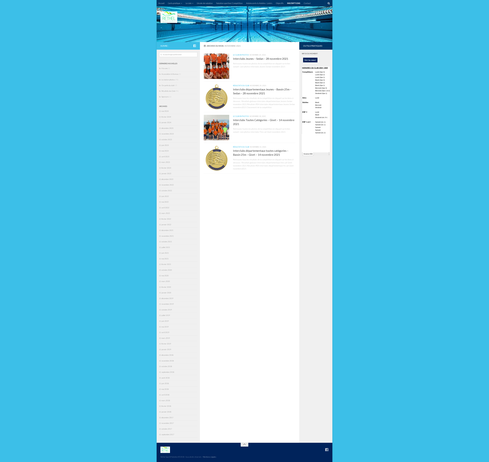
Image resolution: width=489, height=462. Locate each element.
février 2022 (166, 219)
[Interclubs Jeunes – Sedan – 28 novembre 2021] (216, 66)
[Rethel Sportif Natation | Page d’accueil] (168, 17)
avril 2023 (165, 156)
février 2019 (166, 344)
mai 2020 (165, 275)
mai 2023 (165, 151)
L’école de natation (205, 3)
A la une (164, 68)
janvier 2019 (166, 349)
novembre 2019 (167, 304)
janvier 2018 (166, 412)
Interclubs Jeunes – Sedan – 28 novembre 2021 (260, 58)
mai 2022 (165, 202)
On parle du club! (168, 85)
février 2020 (166, 287)
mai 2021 (165, 259)
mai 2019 (165, 327)
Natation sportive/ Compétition (229, 3)
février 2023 (166, 168)
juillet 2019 (165, 315)
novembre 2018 (167, 361)
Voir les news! (310, 60)
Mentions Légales (209, 457)
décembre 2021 (167, 230)
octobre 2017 (166, 429)
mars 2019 (165, 338)
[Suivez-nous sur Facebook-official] (194, 45)
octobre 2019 (166, 310)
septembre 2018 (167, 372)
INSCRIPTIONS (293, 3)
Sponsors (165, 97)
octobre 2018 (166, 366)
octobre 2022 (166, 190)
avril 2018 (165, 395)
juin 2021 (165, 253)
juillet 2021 (165, 247)
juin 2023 (165, 145)
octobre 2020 (166, 270)
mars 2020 (165, 281)
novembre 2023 (167, 134)
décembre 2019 (167, 298)
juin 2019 (165, 321)
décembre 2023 (167, 128)
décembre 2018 (167, 355)
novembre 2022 (167, 185)
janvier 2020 (166, 293)
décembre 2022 (167, 179)
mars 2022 (165, 213)
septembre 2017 (167, 434)
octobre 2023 (166, 139)
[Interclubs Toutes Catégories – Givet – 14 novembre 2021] (216, 127)
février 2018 (166, 406)
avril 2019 (165, 332)
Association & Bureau (169, 74)
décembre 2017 (167, 417)
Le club (189, 3)
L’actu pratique (174, 3)
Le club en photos (241, 55)
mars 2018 (165, 400)
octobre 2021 (166, 241)
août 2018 (165, 378)
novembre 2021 (167, 236)
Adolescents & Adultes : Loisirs (259, 3)
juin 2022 (165, 196)
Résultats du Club (241, 86)
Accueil (161, 3)
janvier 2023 (166, 173)
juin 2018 (165, 383)
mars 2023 (165, 162)
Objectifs (280, 3)
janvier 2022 (166, 224)
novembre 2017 (167, 423)
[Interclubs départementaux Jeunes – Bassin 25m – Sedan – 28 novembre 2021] (216, 97)
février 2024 (166, 117)
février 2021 (166, 264)
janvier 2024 (166, 122)
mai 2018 (165, 389)
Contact (307, 3)
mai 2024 (165, 111)
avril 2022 (165, 207)
